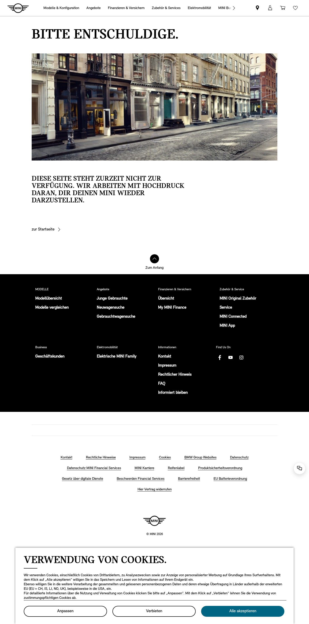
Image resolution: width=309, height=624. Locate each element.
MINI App (227, 326)
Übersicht (166, 299)
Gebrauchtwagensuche (116, 317)
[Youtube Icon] (230, 357)
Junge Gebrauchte (112, 299)
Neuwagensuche (110, 308)
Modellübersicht (48, 299)
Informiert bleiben (173, 393)
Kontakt (164, 357)
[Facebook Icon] (219, 357)
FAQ (161, 384)
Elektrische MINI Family (116, 357)
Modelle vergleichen (52, 308)
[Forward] (234, 8)
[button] (270, 8)
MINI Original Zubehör (238, 299)
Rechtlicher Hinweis (175, 375)
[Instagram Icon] (241, 357)
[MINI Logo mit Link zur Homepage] (154, 520)
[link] (257, 8)
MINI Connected (233, 317)
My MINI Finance (172, 308)
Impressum (167, 366)
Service (226, 308)
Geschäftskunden (49, 357)
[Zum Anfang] (154, 258)
